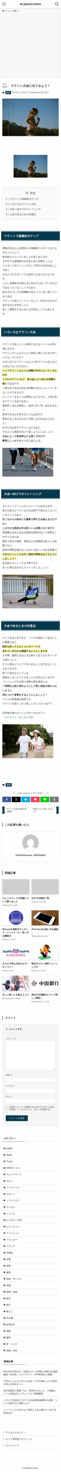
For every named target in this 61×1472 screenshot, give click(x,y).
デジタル (10, 1207)
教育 (8, 1298)
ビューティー (12, 1226)
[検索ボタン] (57, 4)
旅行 (8, 1305)
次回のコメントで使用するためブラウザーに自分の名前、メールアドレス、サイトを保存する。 (31, 1108)
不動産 (9, 1252)
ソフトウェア (12, 1200)
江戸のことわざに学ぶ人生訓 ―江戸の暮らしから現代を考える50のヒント (30, 1382)
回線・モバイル (14, 1279)
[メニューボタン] (4, 4)
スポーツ (10, 1194)
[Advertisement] (30, 44)
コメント (11, 1038)
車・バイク (11, 1344)
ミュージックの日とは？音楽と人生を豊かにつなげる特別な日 (30, 1411)
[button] (6, 799)
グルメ (9, 1181)
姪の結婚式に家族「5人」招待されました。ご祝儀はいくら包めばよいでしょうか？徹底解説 (29, 1392)
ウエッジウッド (14, 1174)
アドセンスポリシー (16, 1432)
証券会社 (10, 1324)
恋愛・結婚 (11, 1292)
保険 (8, 1265)
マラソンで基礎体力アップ (24, 199)
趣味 (8, 1337)
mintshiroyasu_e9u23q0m (30, 855)
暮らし (9, 1311)
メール (10, 1086)
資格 (8, 1331)
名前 (9, 1075)
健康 (8, 92)
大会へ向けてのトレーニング (25, 209)
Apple (9, 1155)
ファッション (12, 1233)
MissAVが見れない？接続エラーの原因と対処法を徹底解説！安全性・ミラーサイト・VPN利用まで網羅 (30, 1373)
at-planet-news (30, 4)
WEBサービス (13, 1168)
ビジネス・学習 (14, 1220)
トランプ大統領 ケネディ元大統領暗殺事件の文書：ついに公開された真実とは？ (30, 1402)
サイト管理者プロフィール (19, 1439)
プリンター (11, 1239)
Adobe (9, 1148)
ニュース (10, 1213)
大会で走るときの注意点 (23, 214)
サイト (9, 1096)
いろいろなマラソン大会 (23, 204)
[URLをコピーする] (54, 799)
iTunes (9, 1161)
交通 (8, 1259)
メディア (10, 1246)
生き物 (9, 1318)
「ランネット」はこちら (15, 717)
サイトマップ (12, 1445)
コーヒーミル (12, 1187)
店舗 (8, 1285)
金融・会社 (11, 1350)
